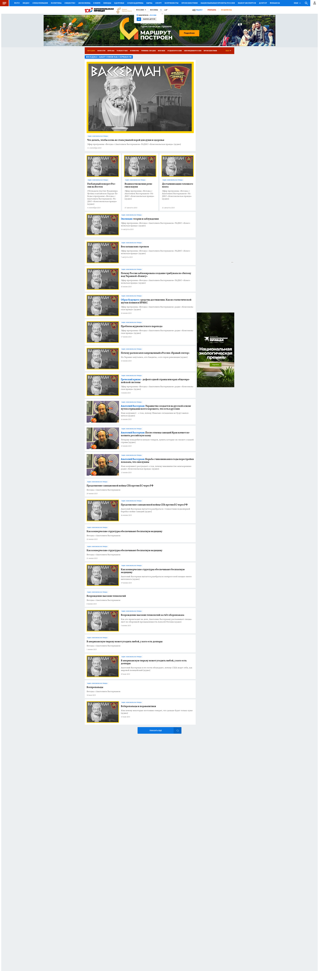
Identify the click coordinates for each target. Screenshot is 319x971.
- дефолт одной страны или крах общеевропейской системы (155, 381)
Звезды (107, 3)
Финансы (275, 3)
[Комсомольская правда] (99, 9)
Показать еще (156, 730)
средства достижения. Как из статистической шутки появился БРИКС (156, 301)
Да (139, 19)
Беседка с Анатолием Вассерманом (103, 490)
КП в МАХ (161, 51)
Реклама (211, 10)
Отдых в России (174, 51)
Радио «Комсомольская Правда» (98, 136)
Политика (56, 3)
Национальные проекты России (218, 3)
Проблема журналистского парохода (141, 326)
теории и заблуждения (140, 218)
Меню (4, 3)
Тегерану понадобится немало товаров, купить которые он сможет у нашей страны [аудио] (157, 441)
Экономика (84, 3)
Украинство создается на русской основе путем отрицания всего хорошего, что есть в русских (156, 407)
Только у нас (122, 51)
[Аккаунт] (314, 3)
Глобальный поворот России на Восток (101, 185)
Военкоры (134, 51)
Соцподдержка (135, 3)
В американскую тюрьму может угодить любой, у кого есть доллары (124, 641)
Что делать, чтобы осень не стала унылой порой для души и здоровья (125, 140)
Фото (17, 3)
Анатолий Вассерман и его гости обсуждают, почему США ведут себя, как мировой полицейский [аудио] (156, 669)
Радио (199, 10)
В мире (96, 3)
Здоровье (119, 3)
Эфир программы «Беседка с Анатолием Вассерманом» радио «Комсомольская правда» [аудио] (157, 308)
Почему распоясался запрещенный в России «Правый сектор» (155, 352)
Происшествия (189, 3)
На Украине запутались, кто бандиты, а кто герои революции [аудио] (154, 357)
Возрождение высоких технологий (106, 596)
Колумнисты (171, 3)
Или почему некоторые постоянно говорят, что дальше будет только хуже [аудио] (157, 711)
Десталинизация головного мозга (177, 185)
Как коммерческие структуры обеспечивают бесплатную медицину (124, 531)
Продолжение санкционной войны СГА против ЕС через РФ (120, 485)
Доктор (263, 3)
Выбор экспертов (247, 3)
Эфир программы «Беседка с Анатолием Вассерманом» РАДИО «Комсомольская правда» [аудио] (134, 144)
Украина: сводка (148, 51)
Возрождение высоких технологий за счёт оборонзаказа (152, 615)
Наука (149, 3)
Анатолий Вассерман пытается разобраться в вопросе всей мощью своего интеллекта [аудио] (156, 577)
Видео (26, 3)
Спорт (158, 3)
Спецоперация (40, 3)
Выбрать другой (149, 19)
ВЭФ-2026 (111, 51)
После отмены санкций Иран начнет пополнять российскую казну (155, 434)
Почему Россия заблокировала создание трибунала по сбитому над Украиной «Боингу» (156, 275)
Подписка (226, 10)
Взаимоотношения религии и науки (139, 185)
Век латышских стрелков (135, 246)
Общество (69, 3)
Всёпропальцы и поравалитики (138, 706)
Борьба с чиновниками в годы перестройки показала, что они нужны (157, 460)
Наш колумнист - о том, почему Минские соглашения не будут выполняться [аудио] (155, 414)
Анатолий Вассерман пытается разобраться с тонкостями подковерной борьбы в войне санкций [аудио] (155, 510)
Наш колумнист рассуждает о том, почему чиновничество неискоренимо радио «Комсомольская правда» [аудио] (156, 467)
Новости (101, 51)
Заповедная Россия (192, 51)
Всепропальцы (95, 687)
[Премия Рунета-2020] (123, 10)
